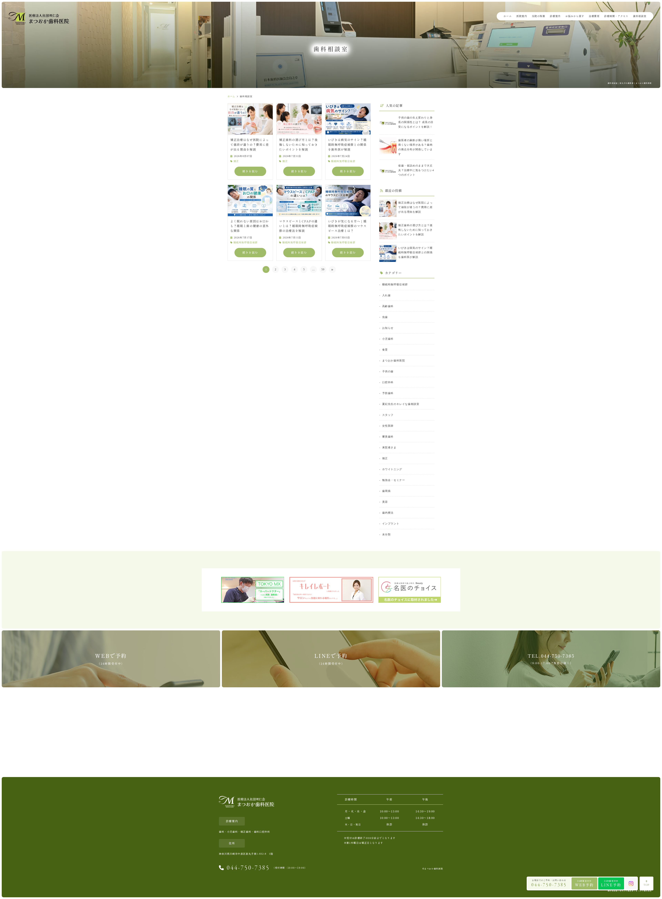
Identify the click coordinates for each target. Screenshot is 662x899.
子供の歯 (388, 371)
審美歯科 (388, 436)
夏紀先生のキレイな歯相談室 (400, 403)
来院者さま (389, 447)
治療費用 (594, 16)
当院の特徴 (538, 16)
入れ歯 (386, 295)
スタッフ (388, 414)
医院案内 (521, 16)
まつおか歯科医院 (393, 360)
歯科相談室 (639, 16)
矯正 (236, 161)
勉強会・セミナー (393, 480)
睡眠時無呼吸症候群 (343, 161)
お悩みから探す (574, 16)
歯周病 (386, 490)
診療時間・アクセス (616, 16)
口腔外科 (388, 382)
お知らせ (388, 327)
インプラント (390, 523)
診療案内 (555, 16)
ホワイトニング (392, 469)
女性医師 (388, 425)
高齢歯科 (388, 306)
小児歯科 (388, 338)
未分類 (386, 534)
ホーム (508, 16)
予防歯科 (388, 393)
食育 (385, 349)
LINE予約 (611, 883)
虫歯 (385, 317)
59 (323, 269)
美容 (385, 501)
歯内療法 (388, 512)
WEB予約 (584, 883)
